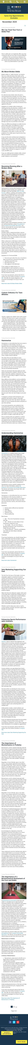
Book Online (22, 1042)
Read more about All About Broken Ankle (12, 283)
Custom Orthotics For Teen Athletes (12, 293)
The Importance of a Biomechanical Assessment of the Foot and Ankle (13, 878)
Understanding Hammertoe (12, 433)
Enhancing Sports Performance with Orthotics (14, 620)
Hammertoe (6, 340)
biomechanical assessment (9, 900)
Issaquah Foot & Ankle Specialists (12, 225)
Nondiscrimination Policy (12, 1030)
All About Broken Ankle (11, 72)
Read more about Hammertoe (9, 560)
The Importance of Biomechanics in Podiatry (11, 744)
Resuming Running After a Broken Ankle (12, 167)
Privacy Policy (20, 1028)
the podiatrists (21, 224)
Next (16, 1007)
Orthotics (4, 641)
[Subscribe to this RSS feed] (25, 25)
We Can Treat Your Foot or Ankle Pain (12, 31)
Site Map (20, 1030)
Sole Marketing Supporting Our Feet (14, 570)
